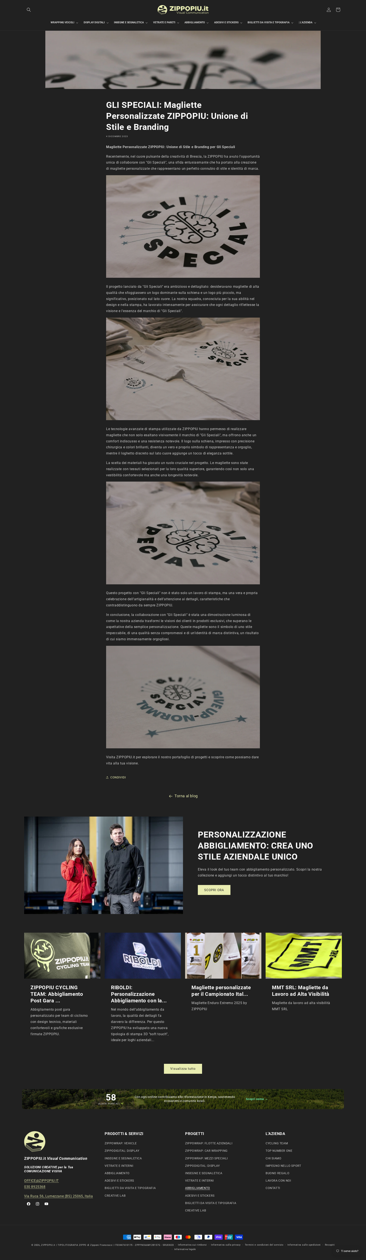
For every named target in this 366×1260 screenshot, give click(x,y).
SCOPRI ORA (214, 890)
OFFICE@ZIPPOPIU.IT (41, 1181)
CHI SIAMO (273, 1158)
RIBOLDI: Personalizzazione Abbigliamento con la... (139, 994)
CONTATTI (273, 1188)
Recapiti (330, 1244)
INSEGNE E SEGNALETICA (123, 1158)
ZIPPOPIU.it (48, 1245)
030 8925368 (35, 1187)
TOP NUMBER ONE (279, 1151)
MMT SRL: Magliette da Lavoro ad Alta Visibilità (300, 991)
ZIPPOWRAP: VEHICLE (121, 1143)
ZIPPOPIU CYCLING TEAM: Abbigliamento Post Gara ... (56, 994)
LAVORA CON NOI (278, 1180)
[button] (28, 9)
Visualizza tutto (183, 1069)
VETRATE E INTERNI (119, 1165)
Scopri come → (257, 1099)
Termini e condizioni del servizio (264, 1244)
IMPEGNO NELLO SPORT (283, 1165)
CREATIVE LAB (115, 1195)
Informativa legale (185, 1249)
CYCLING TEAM (277, 1143)
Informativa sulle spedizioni (304, 1244)
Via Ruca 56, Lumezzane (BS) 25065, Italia (58, 1196)
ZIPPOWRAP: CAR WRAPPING (206, 1151)
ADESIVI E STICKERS (119, 1180)
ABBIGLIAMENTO (117, 1173)
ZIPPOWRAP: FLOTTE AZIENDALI (208, 1143)
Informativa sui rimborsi (192, 1244)
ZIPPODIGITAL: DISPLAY (122, 1151)
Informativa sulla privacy (226, 1244)
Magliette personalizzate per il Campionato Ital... (221, 991)
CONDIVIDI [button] (118, 777)
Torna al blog (186, 796)
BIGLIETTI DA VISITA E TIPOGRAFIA (130, 1188)
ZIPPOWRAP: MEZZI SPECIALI (206, 1158)
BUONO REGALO (277, 1173)
